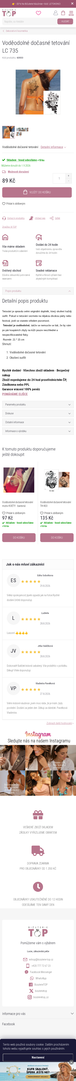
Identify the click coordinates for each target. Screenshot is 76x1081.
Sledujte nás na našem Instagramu (39, 741)
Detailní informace (52, 147)
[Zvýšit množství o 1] (68, 175)
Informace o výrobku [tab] (15, 431)
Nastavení (38, 1057)
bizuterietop (41, 990)
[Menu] (71, 13)
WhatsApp (41, 978)
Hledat (65, 21)
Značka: (9, 226)
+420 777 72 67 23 (41, 965)
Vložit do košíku (40, 192)
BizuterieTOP (41, 984)
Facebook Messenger (41, 972)
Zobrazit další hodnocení (59, 723)
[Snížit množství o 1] (68, 180)
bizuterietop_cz (41, 997)
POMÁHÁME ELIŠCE (15, 394)
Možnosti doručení (18, 171)
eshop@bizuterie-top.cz (41, 959)
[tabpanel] (19, 503)
